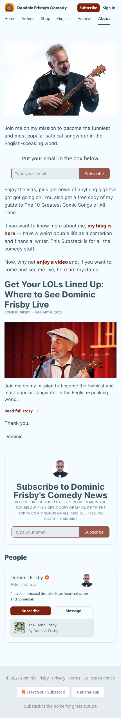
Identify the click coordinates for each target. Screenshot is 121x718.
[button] (10, 18)
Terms (74, 678)
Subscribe (88, 7)
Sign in (109, 7)
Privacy (58, 678)
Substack (32, 706)
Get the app (88, 692)
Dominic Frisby (17, 312)
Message (73, 610)
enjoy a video (52, 262)
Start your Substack (45, 692)
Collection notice (99, 678)
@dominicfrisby (23, 584)
